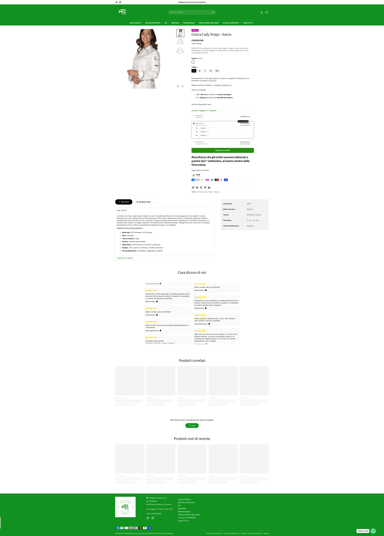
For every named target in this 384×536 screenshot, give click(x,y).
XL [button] (211, 71)
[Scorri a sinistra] (178, 86)
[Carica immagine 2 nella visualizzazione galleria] (180, 42)
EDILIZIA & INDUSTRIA (152, 23)
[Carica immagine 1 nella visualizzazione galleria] (180, 33)
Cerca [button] (193, 425)
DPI (165, 23)
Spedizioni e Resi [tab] (145, 202)
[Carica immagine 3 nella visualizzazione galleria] (180, 51)
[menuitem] (192, 499)
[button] (193, 62)
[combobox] (189, 12)
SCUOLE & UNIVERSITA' (231, 23)
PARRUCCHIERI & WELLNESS (208, 23)
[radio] (223, 116)
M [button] (199, 71)
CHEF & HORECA (135, 23)
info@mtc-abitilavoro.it (223, 85)
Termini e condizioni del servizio (251, 533)
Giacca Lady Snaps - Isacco (208, 192)
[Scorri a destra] (182, 86)
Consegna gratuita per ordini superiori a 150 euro (192, 2)
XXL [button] (217, 71)
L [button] (205, 71)
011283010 (212, 81)
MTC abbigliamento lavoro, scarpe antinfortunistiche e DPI (140, 533)
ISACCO (195, 30)
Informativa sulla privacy (231, 533)
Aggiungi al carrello (222, 150)
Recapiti (266, 533)
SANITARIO (175, 23)
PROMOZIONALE (188, 23)
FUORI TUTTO (247, 23)
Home (194, 192)
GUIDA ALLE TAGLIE (125, 258)
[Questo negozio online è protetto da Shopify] (196, 177)
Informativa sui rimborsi (214, 533)
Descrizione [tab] (125, 202)
